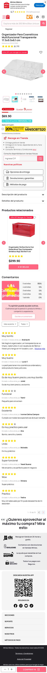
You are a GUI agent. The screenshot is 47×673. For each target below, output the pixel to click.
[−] (5, 669)
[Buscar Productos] (43, 23)
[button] (17, 172)
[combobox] (24, 23)
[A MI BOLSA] (31, 669)
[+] (11, 669)
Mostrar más (40, 348)
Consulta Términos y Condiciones (11, 133)
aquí (34, 149)
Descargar (40, 5)
